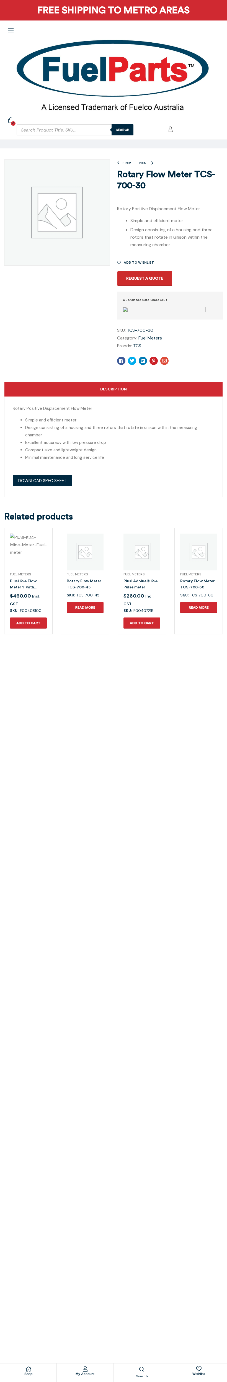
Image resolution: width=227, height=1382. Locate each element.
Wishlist (198, 1374)
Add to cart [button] (28, 623)
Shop (28, 1374)
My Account (85, 1374)
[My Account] (85, 1369)
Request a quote (144, 278)
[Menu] (11, 30)
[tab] (113, 389)
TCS (137, 346)
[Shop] (28, 1369)
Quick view (21, 558)
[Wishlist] (199, 1369)
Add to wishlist (139, 262)
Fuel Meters (150, 338)
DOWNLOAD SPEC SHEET (42, 480)
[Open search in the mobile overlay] (75, 129)
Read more (85, 607)
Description (113, 389)
